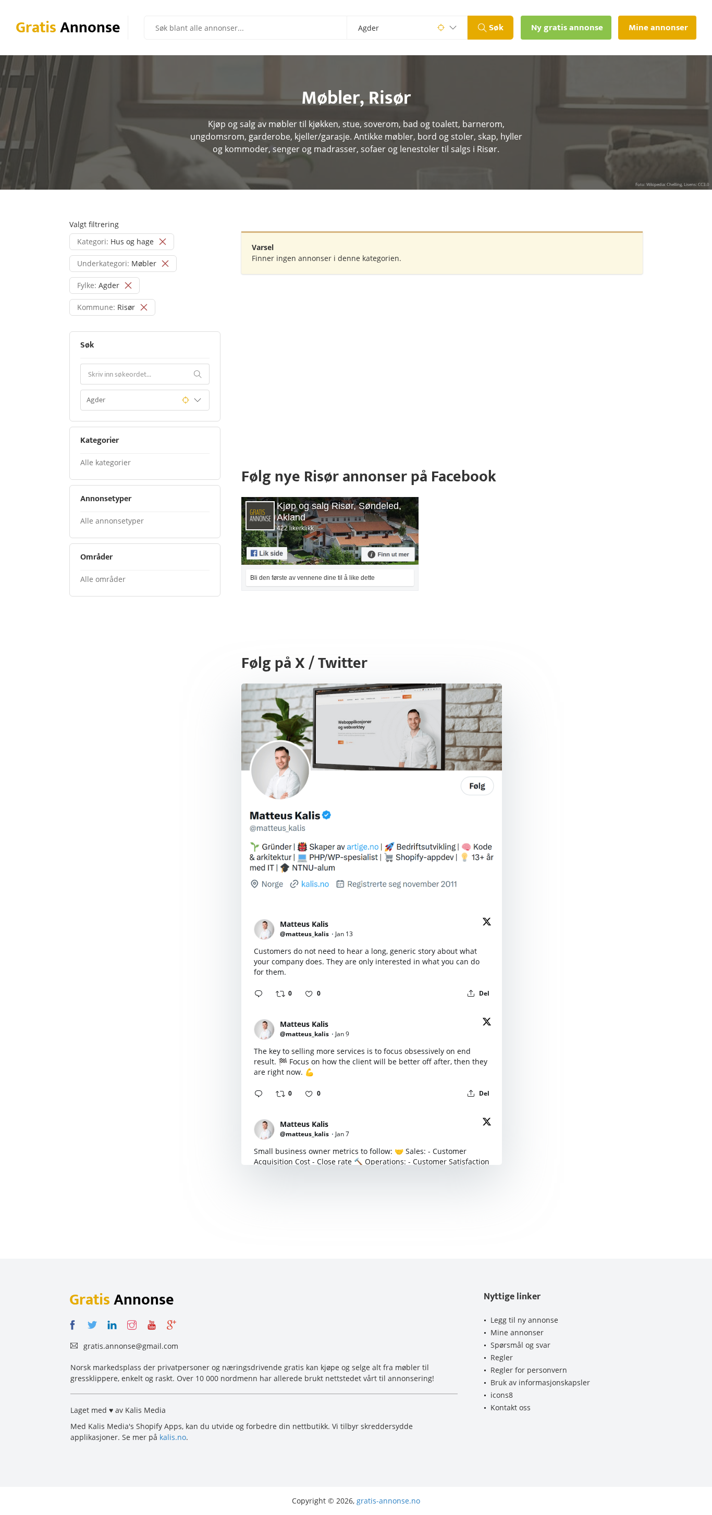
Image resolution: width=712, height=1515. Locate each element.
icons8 (501, 1395)
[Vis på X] (487, 923)
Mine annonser (517, 1332)
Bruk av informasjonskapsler (540, 1382)
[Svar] (258, 993)
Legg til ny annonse (524, 1320)
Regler (501, 1357)
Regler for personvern (528, 1370)
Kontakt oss (510, 1407)
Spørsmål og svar (520, 1345)
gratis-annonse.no (388, 1501)
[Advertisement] (442, 357)
